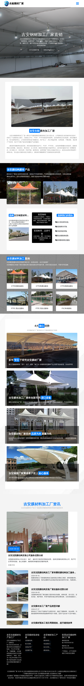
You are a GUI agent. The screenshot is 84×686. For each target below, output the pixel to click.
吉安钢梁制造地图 (43, 673)
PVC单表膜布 (67, 308)
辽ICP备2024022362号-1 (49, 671)
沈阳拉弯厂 (28, 647)
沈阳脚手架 (28, 650)
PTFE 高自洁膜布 (17, 308)
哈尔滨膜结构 (29, 644)
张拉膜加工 (47, 644)
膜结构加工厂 (48, 650)
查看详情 (11, 565)
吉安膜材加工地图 (55, 673)
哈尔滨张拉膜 (48, 647)
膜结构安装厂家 (49, 640)
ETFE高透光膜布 (17, 286)
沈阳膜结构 (28, 640)
